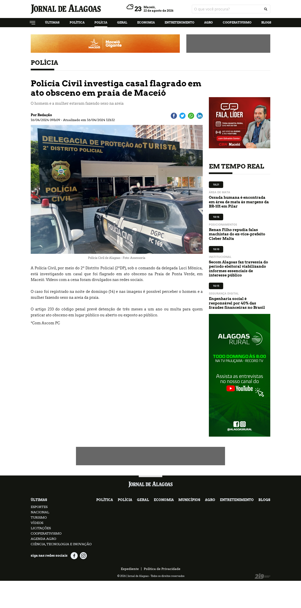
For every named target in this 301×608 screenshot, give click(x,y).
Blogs (266, 22)
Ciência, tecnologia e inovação (61, 544)
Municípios (189, 500)
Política (77, 22)
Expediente (130, 569)
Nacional (40, 512)
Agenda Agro (43, 539)
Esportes (39, 507)
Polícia (100, 22)
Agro (208, 22)
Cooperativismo (237, 22)
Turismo (39, 517)
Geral (122, 22)
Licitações (41, 528)
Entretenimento (179, 22)
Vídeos (37, 523)
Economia (146, 22)
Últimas (52, 22)
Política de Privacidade (162, 569)
